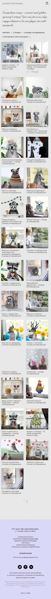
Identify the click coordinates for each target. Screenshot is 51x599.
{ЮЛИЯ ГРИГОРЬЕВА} (12, 4)
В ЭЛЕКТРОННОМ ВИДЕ (29, 539)
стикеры (17, 32)
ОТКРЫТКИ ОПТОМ (25, 537)
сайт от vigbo (25, 593)
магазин (6, 32)
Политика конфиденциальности (25, 557)
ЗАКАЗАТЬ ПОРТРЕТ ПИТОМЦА (25, 541)
